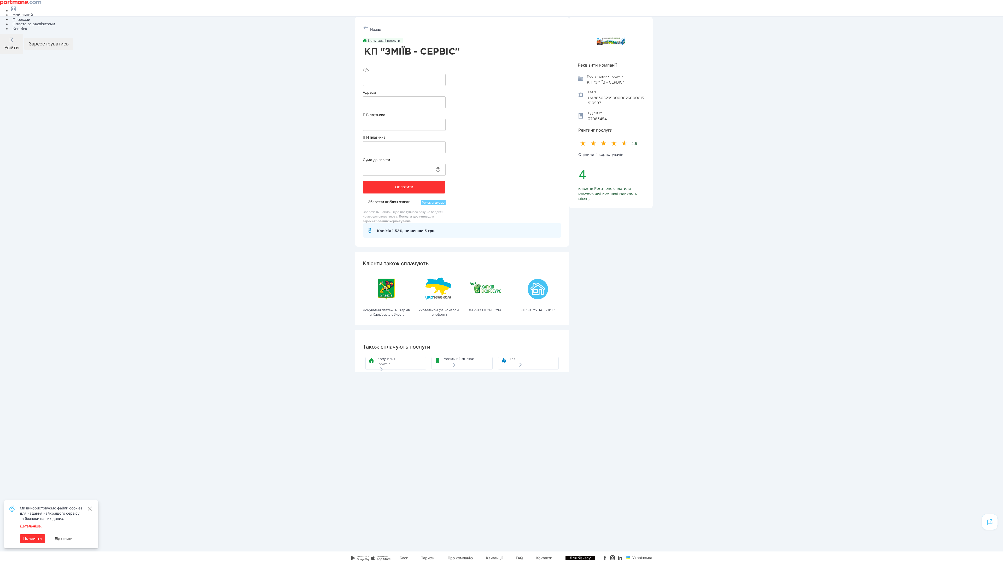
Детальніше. (31, 526)
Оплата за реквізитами (34, 24)
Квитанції (494, 558)
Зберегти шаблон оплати (389, 201)
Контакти (544, 558)
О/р (366, 70)
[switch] (364, 201)
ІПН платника (374, 137)
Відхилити (63, 538)
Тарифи (427, 558)
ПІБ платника (374, 115)
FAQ (519, 558)
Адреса (369, 92)
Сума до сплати (376, 159)
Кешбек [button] (20, 29)
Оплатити (404, 187)
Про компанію (460, 558)
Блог (404, 558)
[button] (11, 44)
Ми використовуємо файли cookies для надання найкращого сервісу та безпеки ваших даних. (51, 513)
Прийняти (32, 538)
